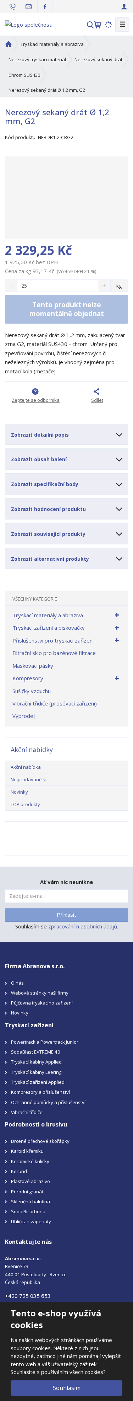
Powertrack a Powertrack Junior (44, 1042)
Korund (19, 1171)
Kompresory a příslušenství (40, 1092)
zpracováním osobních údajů (82, 926)
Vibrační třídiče (27, 1112)
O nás (17, 983)
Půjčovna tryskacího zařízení (42, 1003)
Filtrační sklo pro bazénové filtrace (54, 652)
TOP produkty (25, 804)
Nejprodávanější (28, 779)
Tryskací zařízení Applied (38, 1082)
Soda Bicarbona (28, 1211)
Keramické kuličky (30, 1161)
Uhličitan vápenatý (31, 1221)
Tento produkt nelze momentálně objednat (66, 309)
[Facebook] (45, 6)
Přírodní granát (27, 1191)
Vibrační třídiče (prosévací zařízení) (54, 703)
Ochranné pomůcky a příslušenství (48, 1102)
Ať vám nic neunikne (66, 881)
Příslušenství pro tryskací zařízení (53, 640)
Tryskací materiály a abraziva (47, 615)
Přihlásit (66, 914)
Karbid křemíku (27, 1151)
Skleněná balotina (30, 1201)
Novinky (19, 792)
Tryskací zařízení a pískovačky (48, 627)
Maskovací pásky (32, 665)
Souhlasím (67, 1388)
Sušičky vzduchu (31, 690)
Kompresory (27, 678)
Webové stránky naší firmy (39, 993)
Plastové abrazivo (30, 1181)
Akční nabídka (26, 767)
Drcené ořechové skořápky (40, 1141)
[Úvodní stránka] (28, 23)
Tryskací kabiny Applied (36, 1062)
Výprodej (23, 715)
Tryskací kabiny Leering (36, 1072)
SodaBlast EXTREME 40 (35, 1052)
